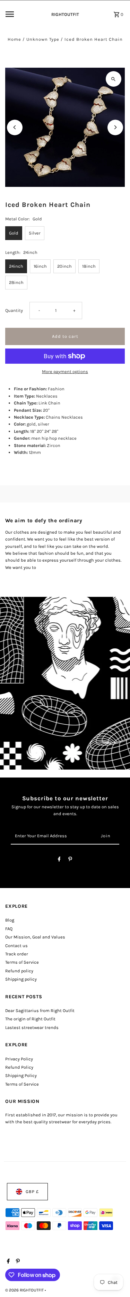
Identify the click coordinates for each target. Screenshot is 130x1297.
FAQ (8, 928)
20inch (64, 266)
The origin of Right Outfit (30, 1018)
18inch (89, 266)
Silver (35, 233)
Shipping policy (21, 979)
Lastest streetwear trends (32, 1027)
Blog (9, 920)
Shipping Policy (21, 1075)
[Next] (115, 127)
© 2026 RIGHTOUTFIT (25, 1290)
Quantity (14, 310)
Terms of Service (22, 962)
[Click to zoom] (113, 79)
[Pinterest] (70, 860)
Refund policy (19, 970)
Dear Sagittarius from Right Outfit (40, 1010)
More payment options (65, 371)
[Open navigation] (23, 14)
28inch (16, 282)
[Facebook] (59, 860)
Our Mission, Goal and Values (35, 937)
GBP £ (32, 1191)
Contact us (16, 945)
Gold (13, 233)
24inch (16, 266)
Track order (16, 953)
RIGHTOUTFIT (65, 14)
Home (14, 39)
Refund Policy (19, 1067)
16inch (40, 266)
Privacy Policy (19, 1058)
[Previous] (15, 127)
